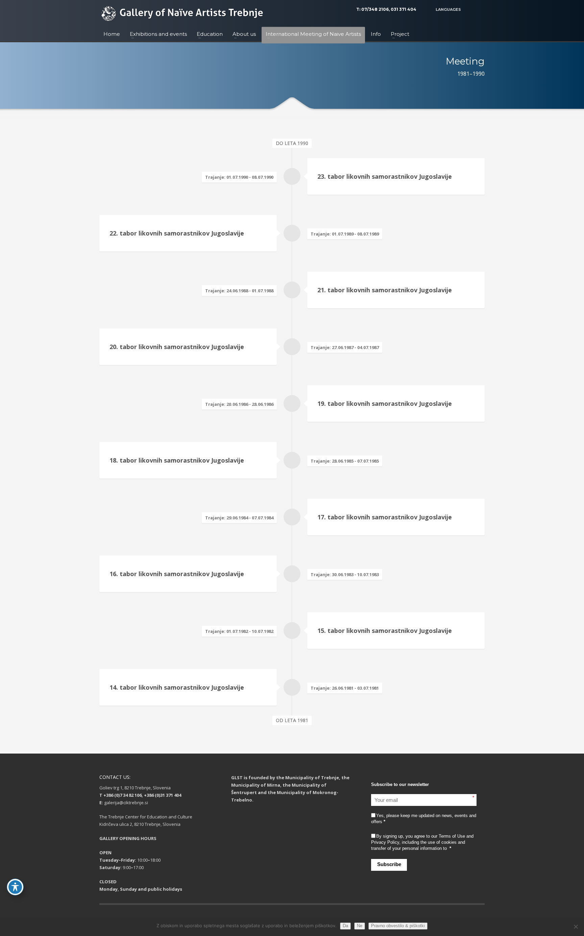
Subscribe (389, 864)
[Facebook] (479, 9)
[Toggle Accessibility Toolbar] (15, 887)
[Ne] (575, 926)
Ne (359, 925)
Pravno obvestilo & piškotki (398, 925)
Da (345, 925)
